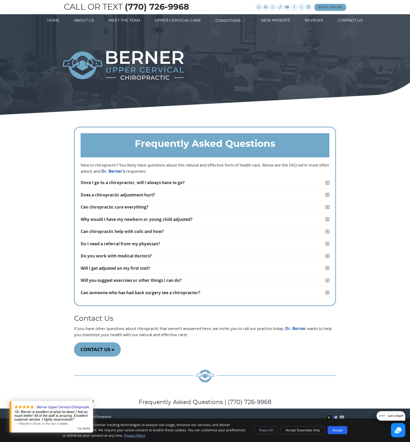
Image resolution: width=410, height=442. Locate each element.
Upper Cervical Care (178, 20)
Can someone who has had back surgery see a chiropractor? (140, 292)
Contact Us (350, 20)
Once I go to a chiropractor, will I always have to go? (133, 182)
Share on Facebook (336, 418)
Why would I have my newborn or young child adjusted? (136, 219)
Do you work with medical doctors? (116, 256)
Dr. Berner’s (113, 171)
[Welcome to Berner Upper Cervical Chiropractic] (123, 78)
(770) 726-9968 (157, 7)
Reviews (314, 20)
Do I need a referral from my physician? (120, 244)
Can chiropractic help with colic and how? (122, 231)
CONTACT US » (97, 349)
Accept (337, 430)
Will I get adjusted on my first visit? (115, 268)
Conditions (228, 21)
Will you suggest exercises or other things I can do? (131, 280)
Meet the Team (124, 20)
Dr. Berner (295, 328)
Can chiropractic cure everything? (114, 207)
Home (53, 20)
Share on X (329, 418)
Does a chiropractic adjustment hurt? (118, 195)
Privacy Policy (134, 435)
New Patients (275, 20)
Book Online (330, 7)
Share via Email (342, 418)
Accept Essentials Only (303, 430)
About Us (84, 20)
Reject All (266, 430)
